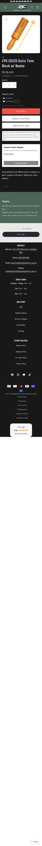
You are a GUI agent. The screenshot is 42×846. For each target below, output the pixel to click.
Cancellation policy (22, 418)
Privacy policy (22, 401)
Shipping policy (22, 409)
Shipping (12, 76)
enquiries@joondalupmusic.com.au (24, 263)
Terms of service (22, 405)
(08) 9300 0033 (24, 257)
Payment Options (21, 313)
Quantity (4, 80)
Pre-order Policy (21, 357)
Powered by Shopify (31, 394)
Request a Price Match (21, 118)
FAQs (21, 307)
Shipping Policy (21, 351)
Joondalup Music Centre (18, 394)
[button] (5, 7)
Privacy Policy (21, 363)
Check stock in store (21, 125)
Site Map (21, 331)
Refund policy (22, 397)
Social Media (21, 325)
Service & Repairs (21, 319)
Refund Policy (21, 345)
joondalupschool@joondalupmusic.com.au (21, 271)
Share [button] (7, 186)
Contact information (22, 414)
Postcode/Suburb (9, 154)
